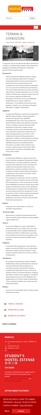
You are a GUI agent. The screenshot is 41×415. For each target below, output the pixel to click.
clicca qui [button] (17, 402)
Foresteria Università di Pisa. (13, 381)
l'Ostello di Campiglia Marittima (19, 379)
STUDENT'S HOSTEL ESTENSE (20, 357)
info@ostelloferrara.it (14, 350)
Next (36, 53)
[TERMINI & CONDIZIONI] (20, 12)
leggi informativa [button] (26, 405)
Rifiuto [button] (7, 411)
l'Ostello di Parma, (15, 376)
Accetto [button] (21, 411)
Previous (5, 53)
